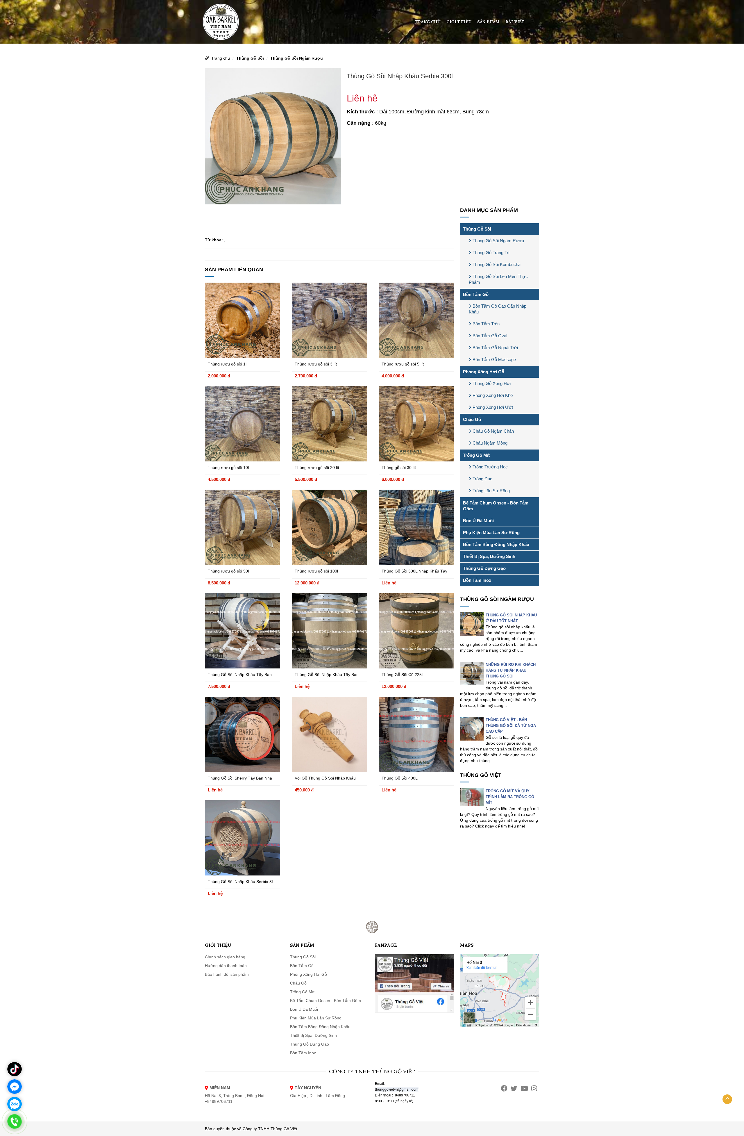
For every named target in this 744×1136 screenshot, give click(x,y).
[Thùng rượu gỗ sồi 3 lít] (329, 320)
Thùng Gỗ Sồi (250, 58)
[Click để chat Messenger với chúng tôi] (14, 1086)
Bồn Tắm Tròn (486, 323)
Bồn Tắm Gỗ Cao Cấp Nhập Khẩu (497, 309)
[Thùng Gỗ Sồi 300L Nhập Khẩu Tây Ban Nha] (416, 527)
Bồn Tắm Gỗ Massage (494, 359)
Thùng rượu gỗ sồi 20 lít (317, 467)
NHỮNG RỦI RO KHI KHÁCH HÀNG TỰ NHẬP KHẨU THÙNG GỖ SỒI (511, 670)
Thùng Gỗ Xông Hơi (492, 383)
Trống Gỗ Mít (476, 455)
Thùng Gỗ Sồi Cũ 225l (402, 674)
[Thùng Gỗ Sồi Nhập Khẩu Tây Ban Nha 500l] (329, 630)
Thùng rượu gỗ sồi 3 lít (316, 364)
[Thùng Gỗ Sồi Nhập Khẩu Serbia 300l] (273, 135)
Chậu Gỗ (472, 419)
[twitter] (514, 1088)
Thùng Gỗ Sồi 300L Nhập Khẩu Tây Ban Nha (414, 572)
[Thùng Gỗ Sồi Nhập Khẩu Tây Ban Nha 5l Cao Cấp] (242, 630)
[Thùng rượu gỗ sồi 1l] (242, 320)
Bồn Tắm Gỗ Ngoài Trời (495, 347)
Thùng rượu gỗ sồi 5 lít (403, 364)
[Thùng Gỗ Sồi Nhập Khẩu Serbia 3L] (242, 837)
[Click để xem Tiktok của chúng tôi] (14, 1069)
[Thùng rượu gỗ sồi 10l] (242, 423)
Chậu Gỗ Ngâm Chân (493, 431)
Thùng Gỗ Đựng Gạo (484, 568)
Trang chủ (428, 21)
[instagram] (534, 1088)
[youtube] (524, 1088)
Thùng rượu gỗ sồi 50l (228, 571)
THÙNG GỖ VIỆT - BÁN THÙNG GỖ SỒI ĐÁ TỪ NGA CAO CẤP (511, 726)
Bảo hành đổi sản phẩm (227, 974)
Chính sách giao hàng (225, 957)
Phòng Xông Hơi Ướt (493, 407)
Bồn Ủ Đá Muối (478, 520)
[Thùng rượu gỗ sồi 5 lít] (416, 320)
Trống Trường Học (490, 466)
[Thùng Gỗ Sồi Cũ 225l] (416, 630)
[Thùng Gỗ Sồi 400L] (416, 734)
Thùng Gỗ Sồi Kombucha (497, 264)
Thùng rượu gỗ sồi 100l (316, 571)
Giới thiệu (458, 21)
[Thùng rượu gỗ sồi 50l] (242, 527)
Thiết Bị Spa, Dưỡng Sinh (489, 556)
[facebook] (504, 1088)
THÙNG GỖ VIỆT (480, 775)
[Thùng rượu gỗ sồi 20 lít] (329, 423)
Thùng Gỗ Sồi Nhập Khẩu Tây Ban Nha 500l (327, 675)
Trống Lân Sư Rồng (491, 490)
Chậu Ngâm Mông (490, 443)
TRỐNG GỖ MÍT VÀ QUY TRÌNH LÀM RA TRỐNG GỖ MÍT (510, 797)
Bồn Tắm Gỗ (476, 294)
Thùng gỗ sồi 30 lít (399, 467)
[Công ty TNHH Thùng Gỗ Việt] (221, 21)
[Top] (727, 1099)
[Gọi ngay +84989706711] (14, 1121)
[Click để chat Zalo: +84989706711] (14, 1104)
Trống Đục (482, 478)
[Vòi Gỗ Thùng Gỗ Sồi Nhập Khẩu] (329, 734)
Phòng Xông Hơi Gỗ (483, 371)
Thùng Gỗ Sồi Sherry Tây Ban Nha (240, 778)
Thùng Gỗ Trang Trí (491, 252)
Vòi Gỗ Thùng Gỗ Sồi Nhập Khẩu (325, 778)
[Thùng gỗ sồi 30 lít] (416, 423)
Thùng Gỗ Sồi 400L (400, 778)
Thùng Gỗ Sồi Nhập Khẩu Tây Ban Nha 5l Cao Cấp (240, 675)
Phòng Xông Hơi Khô (493, 395)
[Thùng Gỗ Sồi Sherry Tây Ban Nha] (242, 734)
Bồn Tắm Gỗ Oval (490, 335)
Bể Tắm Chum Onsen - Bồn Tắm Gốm (495, 505)
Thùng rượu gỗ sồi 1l (227, 364)
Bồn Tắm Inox (477, 580)
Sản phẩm (488, 21)
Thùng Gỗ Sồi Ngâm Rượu (296, 58)
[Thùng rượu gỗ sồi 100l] (329, 527)
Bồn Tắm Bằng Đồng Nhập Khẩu (496, 544)
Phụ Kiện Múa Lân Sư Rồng (491, 532)
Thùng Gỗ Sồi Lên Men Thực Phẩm (498, 279)
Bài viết (515, 21)
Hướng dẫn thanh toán (226, 965)
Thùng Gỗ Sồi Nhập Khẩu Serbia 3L (241, 881)
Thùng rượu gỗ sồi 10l (228, 467)
